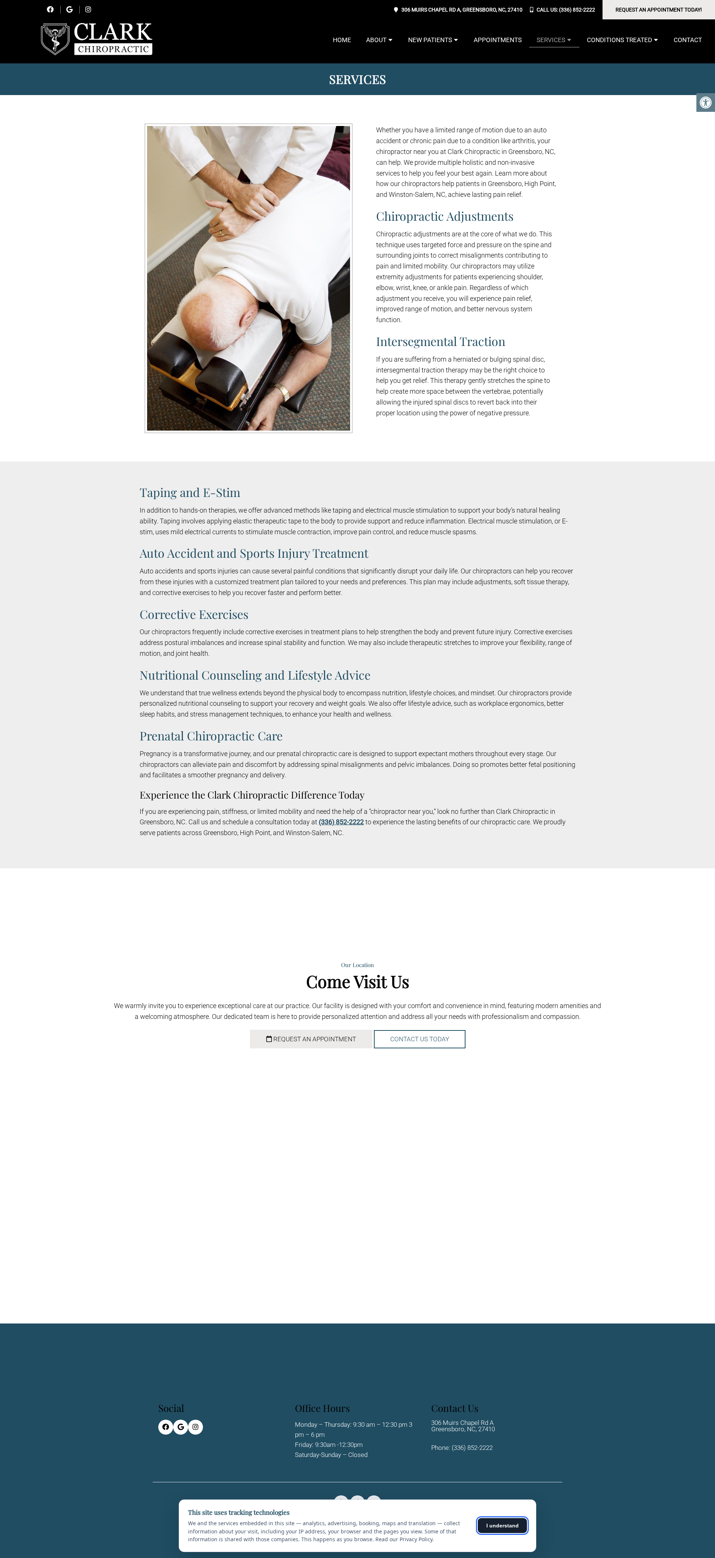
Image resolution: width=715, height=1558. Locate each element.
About (376, 40)
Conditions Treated (619, 40)
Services (551, 40)
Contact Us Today (419, 1039)
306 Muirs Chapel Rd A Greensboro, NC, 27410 (463, 1426)
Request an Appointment (314, 1039)
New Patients (430, 40)
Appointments (498, 40)
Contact (688, 40)
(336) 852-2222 (577, 10)
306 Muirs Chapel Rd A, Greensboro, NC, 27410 (461, 10)
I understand (502, 1526)
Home (342, 40)
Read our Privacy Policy (403, 1539)
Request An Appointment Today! (659, 10)
